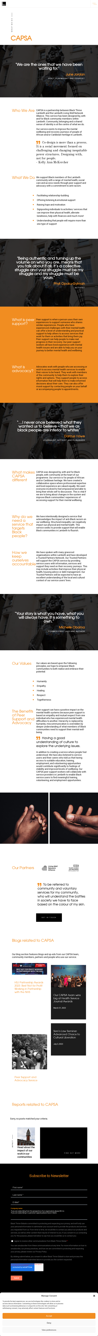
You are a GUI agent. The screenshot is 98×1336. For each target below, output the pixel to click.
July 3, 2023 (58, 1044)
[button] (94, 1296)
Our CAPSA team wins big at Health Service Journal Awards (67, 998)
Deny (49, 1323)
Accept (49, 1316)
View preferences (49, 1330)
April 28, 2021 (20, 1087)
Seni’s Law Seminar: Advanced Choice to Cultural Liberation (66, 1034)
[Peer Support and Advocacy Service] (29, 1051)
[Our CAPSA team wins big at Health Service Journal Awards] (68, 980)
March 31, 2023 (21, 999)
